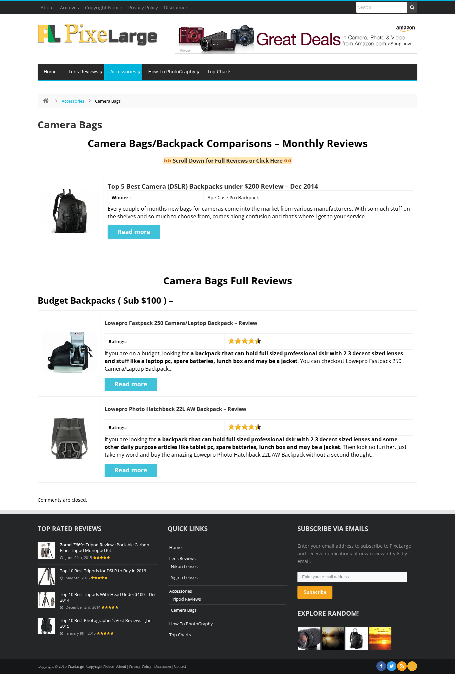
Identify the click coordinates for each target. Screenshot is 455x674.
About (47, 7)
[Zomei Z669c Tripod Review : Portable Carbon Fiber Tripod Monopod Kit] (46, 550)
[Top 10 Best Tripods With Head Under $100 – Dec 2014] (46, 600)
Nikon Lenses (184, 566)
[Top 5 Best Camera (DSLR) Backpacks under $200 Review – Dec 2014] (356, 638)
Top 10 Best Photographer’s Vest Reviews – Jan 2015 (106, 623)
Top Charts (219, 71)
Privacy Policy (143, 7)
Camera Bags (70, 124)
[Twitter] (391, 666)
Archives (69, 7)
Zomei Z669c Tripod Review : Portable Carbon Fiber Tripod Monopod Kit (104, 547)
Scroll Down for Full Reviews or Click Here (227, 160)
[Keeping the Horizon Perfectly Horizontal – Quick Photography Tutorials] (380, 638)
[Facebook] (381, 666)
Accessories (123, 71)
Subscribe (314, 592)
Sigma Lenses (184, 577)
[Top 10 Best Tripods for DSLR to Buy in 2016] (46, 576)
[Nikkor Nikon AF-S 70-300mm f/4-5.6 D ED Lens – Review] (309, 638)
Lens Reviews (83, 71)
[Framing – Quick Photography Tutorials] (333, 638)
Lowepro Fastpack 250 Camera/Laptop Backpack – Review (181, 323)
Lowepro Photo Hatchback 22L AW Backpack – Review (175, 409)
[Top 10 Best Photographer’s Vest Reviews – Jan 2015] (46, 626)
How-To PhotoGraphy (171, 71)
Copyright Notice (103, 7)
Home (50, 71)
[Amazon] (412, 666)
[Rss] (402, 666)
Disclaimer (176, 7)
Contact (180, 666)
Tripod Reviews (186, 599)
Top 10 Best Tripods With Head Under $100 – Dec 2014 (108, 597)
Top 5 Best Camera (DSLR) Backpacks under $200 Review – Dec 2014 (213, 186)
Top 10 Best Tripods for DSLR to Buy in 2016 (103, 571)
